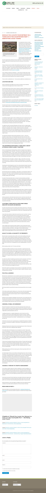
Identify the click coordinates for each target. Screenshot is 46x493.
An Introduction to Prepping (39, 44)
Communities (8, 32)
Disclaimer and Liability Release (39, 46)
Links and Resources (38, 48)
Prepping (28, 8)
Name (3, 455)
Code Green (8, 8)
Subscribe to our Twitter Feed (39, 37)
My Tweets (36, 105)
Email (3, 460)
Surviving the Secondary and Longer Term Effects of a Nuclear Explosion (39, 62)
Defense (13, 8)
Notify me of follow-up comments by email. (11, 468)
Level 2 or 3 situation (15, 69)
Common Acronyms (37, 45)
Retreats (33, 8)
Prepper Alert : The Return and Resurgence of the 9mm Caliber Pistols (39, 83)
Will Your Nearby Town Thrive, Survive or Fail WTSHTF (25, 51)
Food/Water (23, 8)
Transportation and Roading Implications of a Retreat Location (16, 102)
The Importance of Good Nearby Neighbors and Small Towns (25, 48)
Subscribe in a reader (38, 34)
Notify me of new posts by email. (9, 470)
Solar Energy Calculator (38, 50)
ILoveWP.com (31, 490)
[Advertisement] (23, 19)
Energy (17, 8)
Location (11, 32)
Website (3, 464)
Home (4, 27)
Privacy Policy (37, 49)
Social (38, 8)
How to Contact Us (37, 47)
